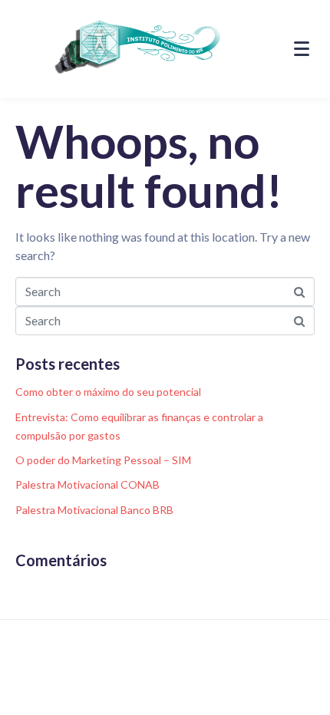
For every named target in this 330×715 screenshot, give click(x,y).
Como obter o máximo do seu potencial (108, 391)
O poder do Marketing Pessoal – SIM (103, 459)
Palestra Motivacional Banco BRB (94, 509)
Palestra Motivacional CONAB (87, 484)
